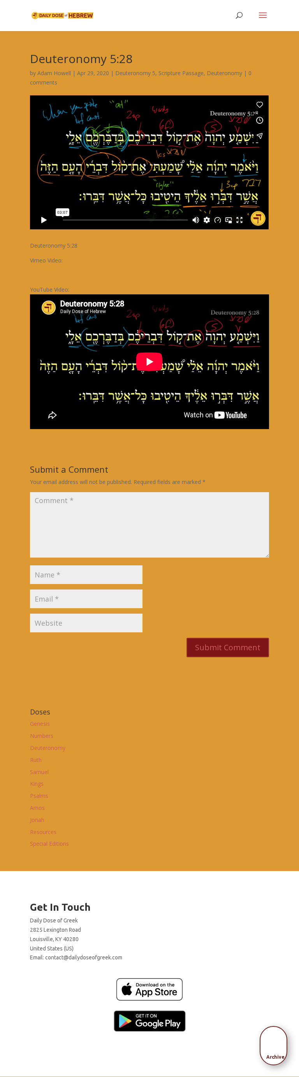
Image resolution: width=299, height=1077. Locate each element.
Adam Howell (54, 73)
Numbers (41, 735)
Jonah (37, 820)
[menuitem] (275, 1043)
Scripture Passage (181, 73)
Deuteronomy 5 (135, 73)
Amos (37, 807)
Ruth (36, 760)
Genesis (40, 723)
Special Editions (49, 843)
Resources (43, 832)
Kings (37, 783)
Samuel (39, 772)
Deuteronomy (224, 73)
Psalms (39, 795)
